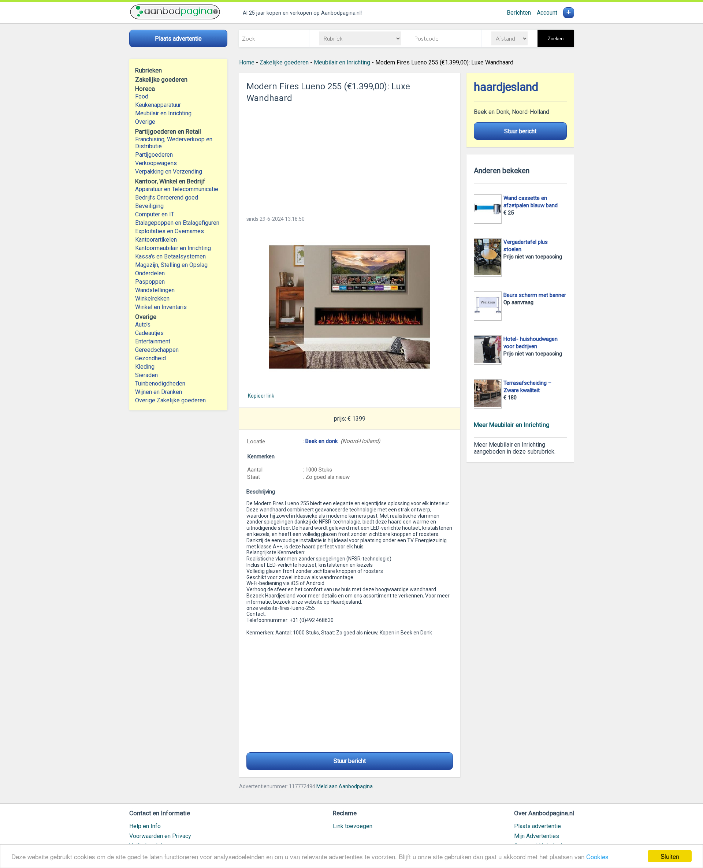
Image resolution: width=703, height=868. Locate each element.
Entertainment (152, 341)
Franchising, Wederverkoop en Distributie (173, 143)
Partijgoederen (154, 154)
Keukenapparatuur (158, 104)
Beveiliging (149, 205)
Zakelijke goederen (284, 62)
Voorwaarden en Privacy (160, 835)
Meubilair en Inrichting (163, 113)
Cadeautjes (149, 332)
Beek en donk (321, 441)
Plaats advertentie (537, 826)
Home (246, 62)
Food (141, 96)
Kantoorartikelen (156, 239)
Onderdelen (150, 273)
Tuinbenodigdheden (160, 383)
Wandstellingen (155, 290)
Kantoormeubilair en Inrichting (173, 248)
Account (547, 12)
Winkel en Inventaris (161, 306)
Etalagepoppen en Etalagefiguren (177, 222)
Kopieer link (261, 396)
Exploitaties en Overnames (169, 231)
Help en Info (145, 826)
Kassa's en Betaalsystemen (170, 256)
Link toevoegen (352, 826)
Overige (145, 121)
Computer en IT (154, 214)
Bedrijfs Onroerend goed (166, 197)
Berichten (519, 12)
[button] (349, 307)
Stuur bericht (350, 760)
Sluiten (670, 856)
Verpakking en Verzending (168, 171)
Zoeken (555, 38)
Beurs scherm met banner (534, 295)
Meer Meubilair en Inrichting (512, 424)
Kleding (145, 366)
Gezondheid (150, 358)
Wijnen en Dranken (158, 391)
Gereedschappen (157, 349)
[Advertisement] (349, 157)
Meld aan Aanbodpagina (344, 786)
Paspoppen (150, 281)
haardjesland (506, 87)
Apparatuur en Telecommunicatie (176, 189)
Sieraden (146, 375)
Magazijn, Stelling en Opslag (171, 264)
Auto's (142, 324)
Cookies (597, 856)
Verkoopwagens (156, 163)
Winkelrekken (152, 298)
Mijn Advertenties (536, 835)
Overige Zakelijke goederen (170, 400)
